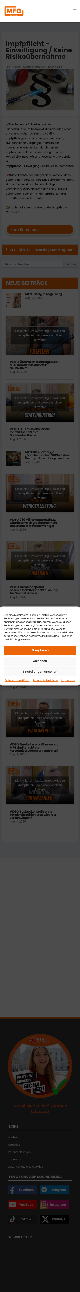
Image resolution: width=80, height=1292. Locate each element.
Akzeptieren (40, 650)
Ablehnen (40, 661)
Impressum (68, 680)
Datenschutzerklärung (18, 680)
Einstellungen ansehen (40, 672)
